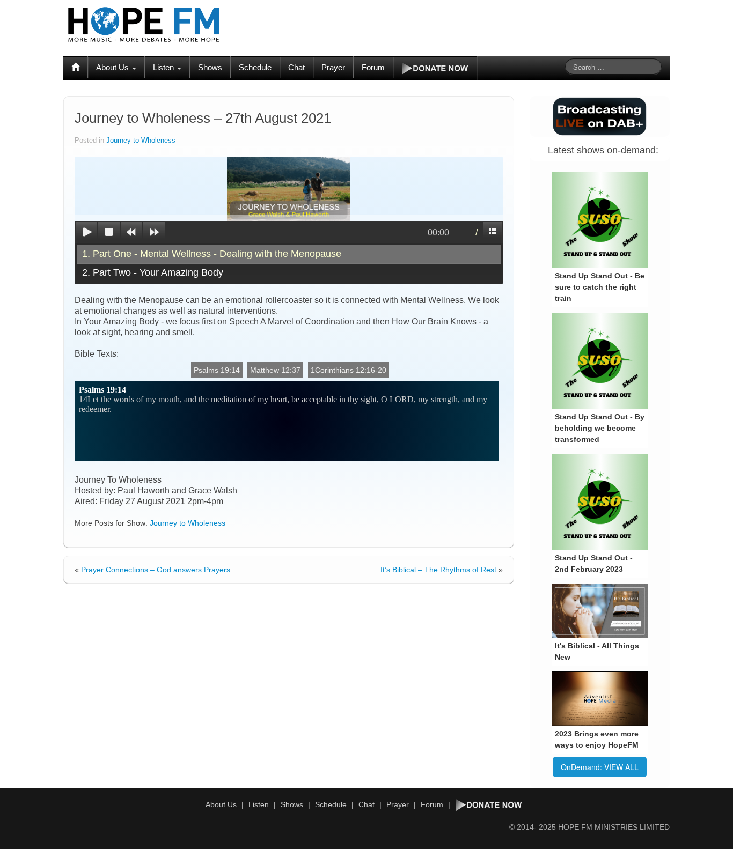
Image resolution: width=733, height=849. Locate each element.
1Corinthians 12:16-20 (348, 370)
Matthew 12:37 (275, 370)
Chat (296, 67)
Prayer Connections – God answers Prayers (155, 569)
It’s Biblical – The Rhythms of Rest (438, 569)
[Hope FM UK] (143, 24)
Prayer (333, 67)
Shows (210, 67)
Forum (373, 67)
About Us (113, 67)
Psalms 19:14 (217, 370)
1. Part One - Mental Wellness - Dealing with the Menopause (211, 253)
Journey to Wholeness (140, 140)
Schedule (255, 67)
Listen (164, 67)
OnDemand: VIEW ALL (600, 767)
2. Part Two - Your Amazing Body (152, 272)
